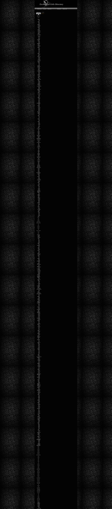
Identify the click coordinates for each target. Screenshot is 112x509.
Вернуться (43, 13)
